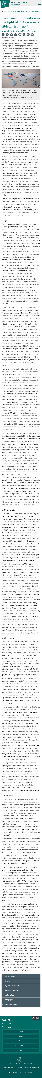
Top (37, 1018)
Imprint (13, 1067)
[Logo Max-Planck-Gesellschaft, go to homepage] (18, 4)
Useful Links (7, 1020)
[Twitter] (15, 34)
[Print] (32, 34)
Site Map (6, 1067)
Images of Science (11, 990)
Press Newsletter (11, 1004)
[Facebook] (3, 34)
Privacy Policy (23, 1067)
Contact (21, 1031)
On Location (9, 995)
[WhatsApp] (19, 34)
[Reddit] (11, 34)
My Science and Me (12, 986)
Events (7, 981)
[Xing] (23, 34)
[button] (38, 85)
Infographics (9, 1000)
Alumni (21, 1036)
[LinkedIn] (7, 34)
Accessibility (34, 1067)
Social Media (7, 1024)
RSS (21, 1051)
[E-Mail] (28, 34)
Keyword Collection (21, 1046)
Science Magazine (11, 976)
